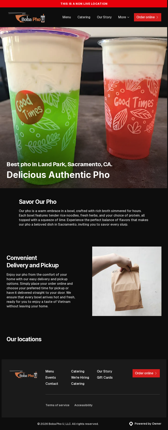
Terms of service (57, 405)
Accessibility (83, 405)
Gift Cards (105, 377)
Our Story (104, 17)
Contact (51, 384)
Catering (83, 17)
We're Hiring (80, 377)
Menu (66, 17)
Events (50, 377)
